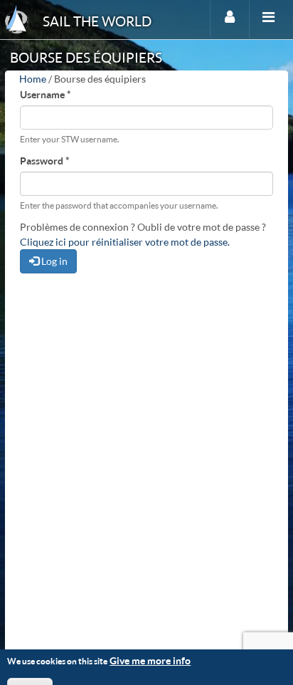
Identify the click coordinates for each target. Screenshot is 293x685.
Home (32, 79)
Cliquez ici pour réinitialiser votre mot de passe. (125, 242)
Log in (53, 261)
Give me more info (150, 660)
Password (45, 161)
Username (45, 94)
